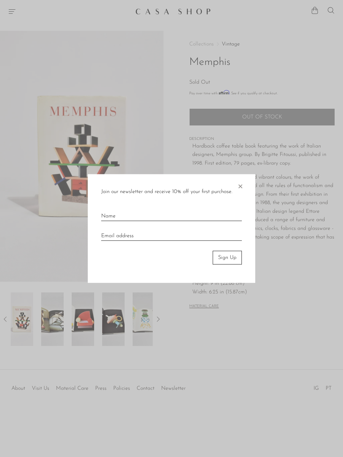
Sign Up (227, 257)
